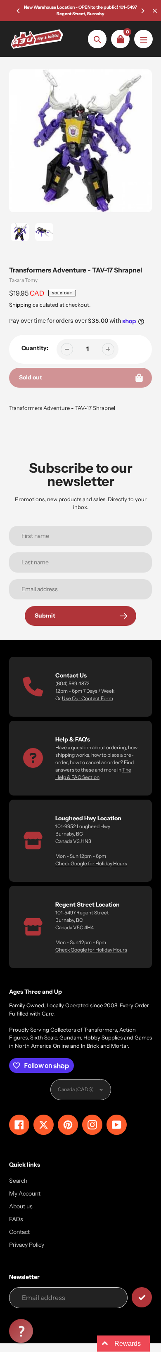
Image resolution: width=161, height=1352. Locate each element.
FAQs (16, 1219)
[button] (21, 1331)
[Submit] (142, 1297)
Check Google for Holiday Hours (91, 863)
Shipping (20, 304)
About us (21, 1206)
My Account (24, 1193)
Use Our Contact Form (87, 698)
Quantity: (34, 348)
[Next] (142, 11)
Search (18, 1180)
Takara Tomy (23, 280)
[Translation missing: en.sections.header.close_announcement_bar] (155, 11)
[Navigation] (143, 39)
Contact (19, 1232)
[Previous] (18, 11)
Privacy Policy (26, 1244)
